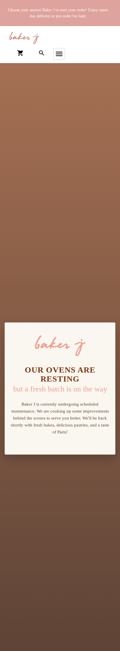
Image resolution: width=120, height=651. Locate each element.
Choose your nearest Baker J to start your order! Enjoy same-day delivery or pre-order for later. (58, 13)
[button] (24, 38)
